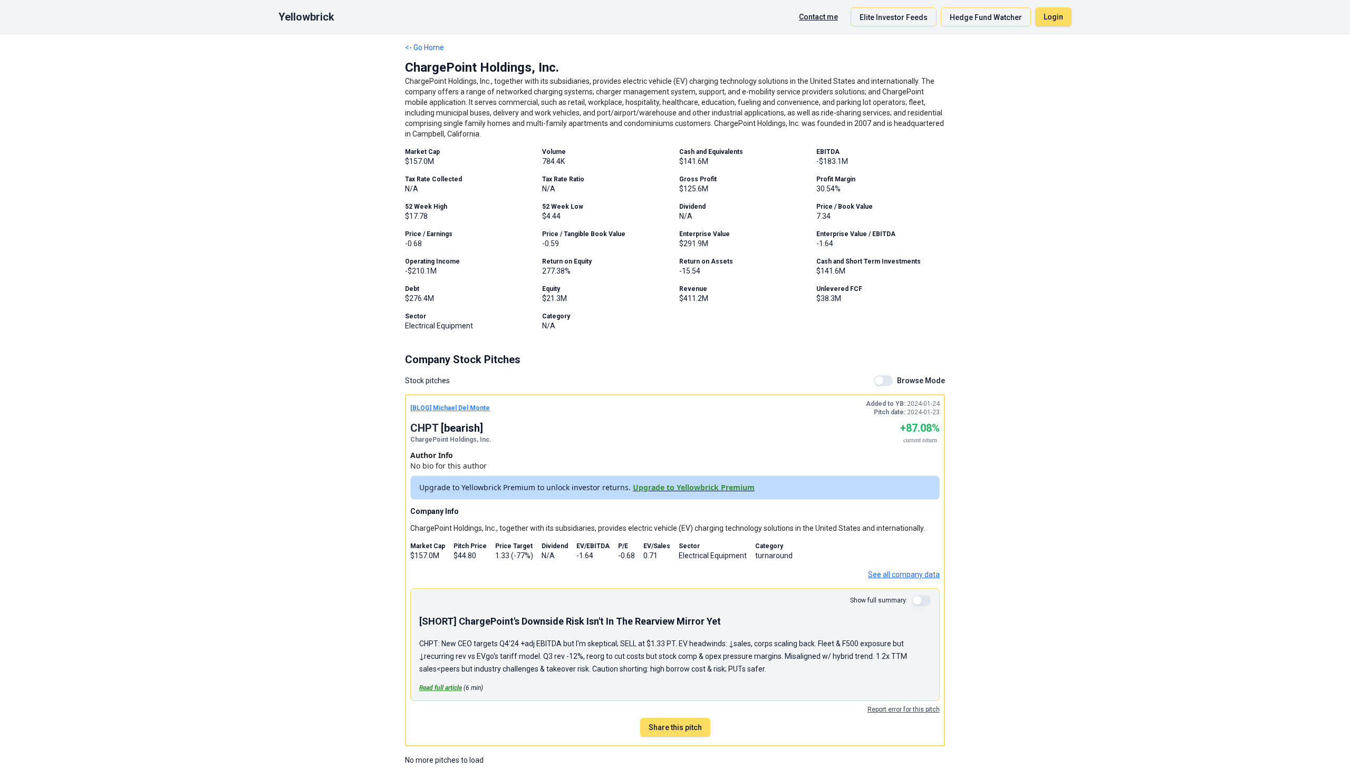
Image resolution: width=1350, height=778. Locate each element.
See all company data (904, 574)
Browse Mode (921, 380)
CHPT (424, 428)
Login (1053, 17)
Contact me (818, 17)
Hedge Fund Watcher (986, 17)
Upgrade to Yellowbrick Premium (694, 487)
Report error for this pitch (903, 709)
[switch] (883, 380)
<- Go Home (424, 47)
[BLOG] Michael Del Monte (450, 408)
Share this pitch (675, 727)
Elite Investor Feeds (894, 17)
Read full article (440, 688)
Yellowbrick (306, 17)
